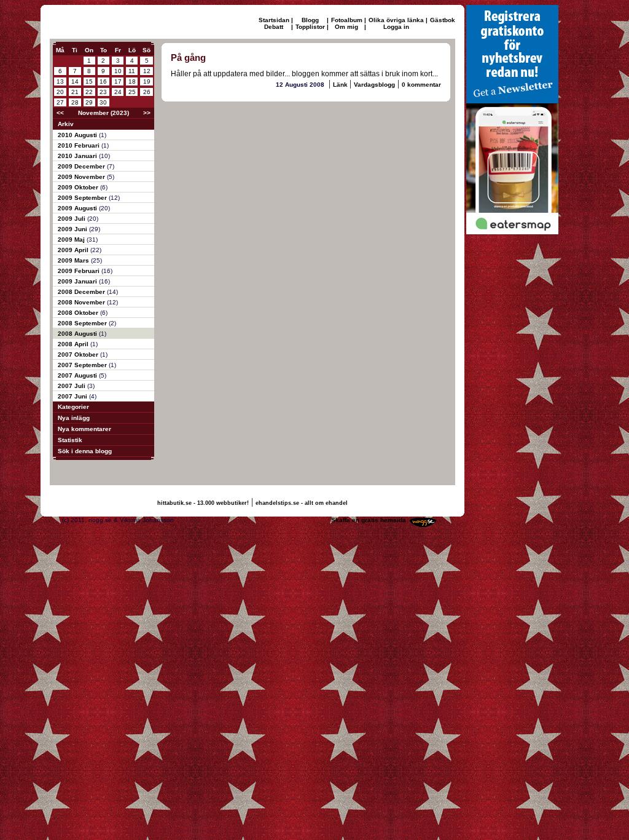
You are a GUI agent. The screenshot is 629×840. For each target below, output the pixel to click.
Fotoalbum (346, 20)
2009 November (82, 176)
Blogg (310, 20)
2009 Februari (79, 270)
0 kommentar (421, 84)
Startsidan (274, 20)
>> (146, 112)
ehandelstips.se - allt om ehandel (302, 503)
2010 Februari (79, 145)
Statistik (70, 440)
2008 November (82, 302)
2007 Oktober (79, 354)
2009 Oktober (79, 187)
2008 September (83, 323)
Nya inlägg (74, 417)
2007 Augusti (78, 375)
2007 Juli (72, 385)
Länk (341, 84)
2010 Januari (78, 156)
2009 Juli (72, 218)
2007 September (83, 365)
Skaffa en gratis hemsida (368, 520)
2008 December (82, 291)
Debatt (273, 26)
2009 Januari (78, 281)
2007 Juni (73, 396)
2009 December (82, 166)
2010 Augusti (78, 135)
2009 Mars (74, 260)
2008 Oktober (79, 312)
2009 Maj (72, 239)
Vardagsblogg (374, 84)
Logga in (396, 26)
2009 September (83, 197)
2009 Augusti (78, 208)
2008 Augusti (78, 333)
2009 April (74, 250)
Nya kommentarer (84, 429)
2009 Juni (73, 229)
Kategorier (73, 406)
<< (60, 112)
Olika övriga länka (396, 20)
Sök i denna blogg (85, 451)
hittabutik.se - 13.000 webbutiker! (203, 503)
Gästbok (442, 20)
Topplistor (310, 26)
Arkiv (66, 124)
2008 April (74, 344)
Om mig (346, 26)
